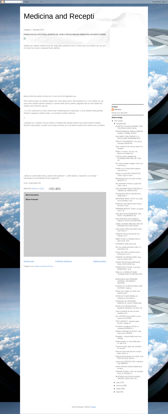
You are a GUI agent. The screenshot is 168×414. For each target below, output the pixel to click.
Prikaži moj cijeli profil (119, 113)
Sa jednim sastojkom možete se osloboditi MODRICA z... (127, 327)
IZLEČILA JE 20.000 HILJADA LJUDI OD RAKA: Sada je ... (129, 287)
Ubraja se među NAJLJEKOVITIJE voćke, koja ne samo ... (128, 174)
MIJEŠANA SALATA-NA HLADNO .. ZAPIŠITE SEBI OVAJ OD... (128, 377)
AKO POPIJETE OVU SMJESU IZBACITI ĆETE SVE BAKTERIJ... (129, 220)
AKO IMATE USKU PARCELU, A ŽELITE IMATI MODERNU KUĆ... (129, 137)
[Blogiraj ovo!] (52, 188)
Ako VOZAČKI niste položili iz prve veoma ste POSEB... (128, 317)
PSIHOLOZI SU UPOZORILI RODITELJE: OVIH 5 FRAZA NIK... (129, 302)
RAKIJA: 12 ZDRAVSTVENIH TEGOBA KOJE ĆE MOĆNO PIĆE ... (129, 274)
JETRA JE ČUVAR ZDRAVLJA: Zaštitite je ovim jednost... (127, 297)
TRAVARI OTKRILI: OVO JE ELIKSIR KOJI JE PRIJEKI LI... (129, 372)
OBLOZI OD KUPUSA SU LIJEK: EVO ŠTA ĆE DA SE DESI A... (129, 357)
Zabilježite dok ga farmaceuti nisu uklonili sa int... (128, 235)
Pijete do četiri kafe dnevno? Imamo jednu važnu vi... (128, 352)
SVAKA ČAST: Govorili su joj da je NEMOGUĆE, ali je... (128, 268)
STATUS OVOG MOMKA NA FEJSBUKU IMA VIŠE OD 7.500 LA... (128, 158)
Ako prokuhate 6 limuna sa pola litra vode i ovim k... (128, 184)
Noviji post (29, 261)
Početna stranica (63, 261)
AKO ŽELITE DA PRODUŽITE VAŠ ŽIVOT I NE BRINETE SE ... (128, 215)
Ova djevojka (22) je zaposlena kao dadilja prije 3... (128, 195)
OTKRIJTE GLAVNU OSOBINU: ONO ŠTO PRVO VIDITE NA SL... (129, 127)
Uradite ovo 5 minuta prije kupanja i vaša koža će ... (128, 169)
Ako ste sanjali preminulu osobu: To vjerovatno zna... (128, 248)
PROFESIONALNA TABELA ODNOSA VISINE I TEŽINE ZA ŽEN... (129, 132)
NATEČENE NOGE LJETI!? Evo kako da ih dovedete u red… (129, 200)
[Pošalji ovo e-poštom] (50, 188)
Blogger (93, 407)
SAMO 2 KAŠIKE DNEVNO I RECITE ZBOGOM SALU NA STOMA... (129, 225)
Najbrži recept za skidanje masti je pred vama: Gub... (128, 240)
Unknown (117, 109)
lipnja (118, 392)
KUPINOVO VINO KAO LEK (126, 244)
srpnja (118, 389)
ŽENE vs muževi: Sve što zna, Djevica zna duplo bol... (127, 152)
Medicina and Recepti (59, 16)
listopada (119, 124)
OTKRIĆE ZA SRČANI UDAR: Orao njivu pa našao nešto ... (128, 258)
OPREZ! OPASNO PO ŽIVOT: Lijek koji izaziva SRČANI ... (128, 332)
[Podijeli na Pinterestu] (59, 188)
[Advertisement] (49, 70)
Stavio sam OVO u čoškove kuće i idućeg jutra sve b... (128, 253)
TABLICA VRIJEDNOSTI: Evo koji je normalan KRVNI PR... (129, 142)
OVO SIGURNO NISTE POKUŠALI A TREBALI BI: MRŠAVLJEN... (129, 190)
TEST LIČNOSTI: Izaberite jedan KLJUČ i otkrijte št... (127, 322)
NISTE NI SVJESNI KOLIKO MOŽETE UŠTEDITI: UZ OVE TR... (129, 307)
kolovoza (119, 385)
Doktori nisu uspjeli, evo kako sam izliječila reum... (128, 292)
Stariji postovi (99, 261)
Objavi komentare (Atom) (44, 266)
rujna (118, 382)
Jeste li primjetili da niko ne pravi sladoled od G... (127, 312)
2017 (116, 121)
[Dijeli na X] (54, 188)
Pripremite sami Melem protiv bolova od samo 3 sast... (129, 205)
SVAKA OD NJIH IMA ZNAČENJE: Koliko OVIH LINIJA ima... (128, 263)
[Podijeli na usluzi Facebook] (57, 188)
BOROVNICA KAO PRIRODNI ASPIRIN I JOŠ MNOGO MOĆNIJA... (126, 281)
